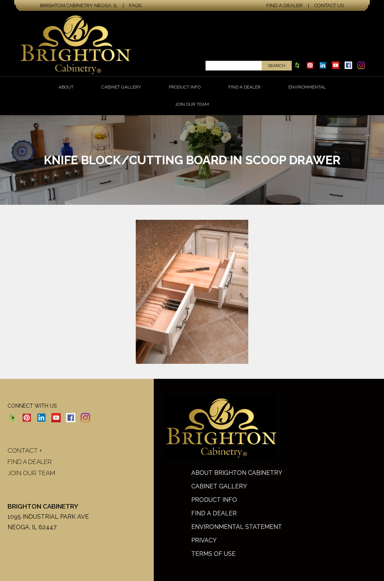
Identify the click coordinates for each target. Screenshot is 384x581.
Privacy (204, 540)
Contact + (25, 450)
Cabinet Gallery (121, 87)
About (66, 87)
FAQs (135, 5)
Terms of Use (213, 553)
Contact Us (329, 5)
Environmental (307, 87)
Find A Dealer (214, 513)
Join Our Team (192, 104)
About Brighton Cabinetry (236, 472)
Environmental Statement (236, 526)
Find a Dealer (284, 5)
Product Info (185, 87)
